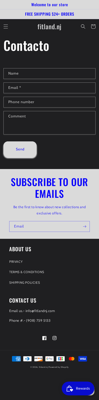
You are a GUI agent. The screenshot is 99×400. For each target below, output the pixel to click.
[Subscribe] (84, 226)
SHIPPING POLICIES (24, 282)
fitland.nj (43, 367)
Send (20, 149)
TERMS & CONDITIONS (26, 272)
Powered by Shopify (59, 367)
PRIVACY (16, 262)
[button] (6, 26)
